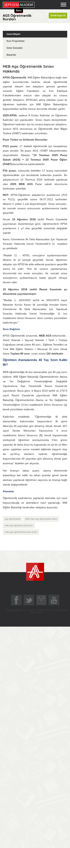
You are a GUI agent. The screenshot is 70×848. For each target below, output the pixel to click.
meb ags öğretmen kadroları (19, 526)
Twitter (29, 600)
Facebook (16, 600)
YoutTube (54, 600)
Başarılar (11, 55)
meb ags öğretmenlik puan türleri (21, 532)
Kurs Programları (16, 41)
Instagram (41, 600)
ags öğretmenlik (13, 519)
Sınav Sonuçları (15, 48)
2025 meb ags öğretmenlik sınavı (41, 519)
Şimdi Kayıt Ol (58, 15)
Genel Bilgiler (14, 34)
